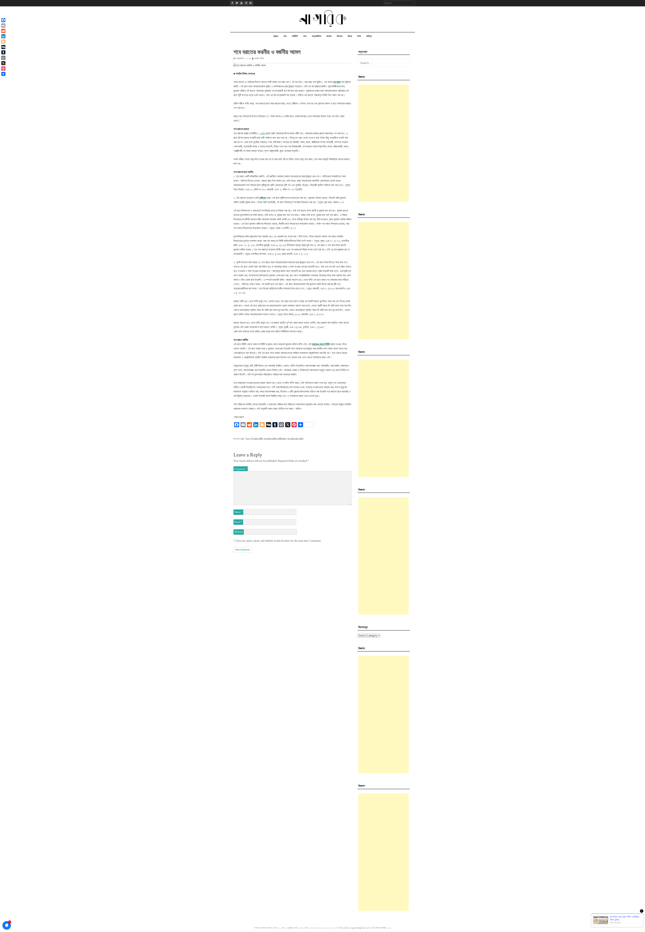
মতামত (329, 36)
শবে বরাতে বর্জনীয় (257, 438)
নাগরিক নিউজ (259, 58)
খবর (285, 36)
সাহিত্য (369, 36)
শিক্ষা (359, 36)
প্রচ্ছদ (275, 36)
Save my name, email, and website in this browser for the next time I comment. (278, 541)
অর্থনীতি (295, 36)
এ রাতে (262, 133)
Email (238, 522)
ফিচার (350, 36)
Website (238, 532)
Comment (240, 469)
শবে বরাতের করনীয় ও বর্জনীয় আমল (275, 438)
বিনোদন (339, 36)
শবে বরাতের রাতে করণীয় (295, 438)
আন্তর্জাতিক (316, 36)
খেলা (305, 36)
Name (238, 512)
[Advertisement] (383, 143)
